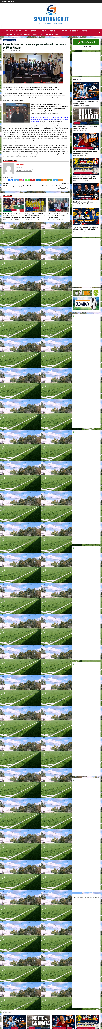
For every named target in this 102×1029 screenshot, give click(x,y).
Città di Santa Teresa (86, 198)
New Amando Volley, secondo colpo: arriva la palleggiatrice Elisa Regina (85, 152)
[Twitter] (16, 180)
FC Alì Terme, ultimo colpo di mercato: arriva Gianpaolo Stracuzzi (85, 102)
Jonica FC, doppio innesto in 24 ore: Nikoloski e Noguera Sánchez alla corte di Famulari (85, 228)
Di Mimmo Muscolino (8, 219)
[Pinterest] (32, 180)
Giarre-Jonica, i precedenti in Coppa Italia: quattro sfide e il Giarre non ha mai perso (84, 178)
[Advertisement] (86, 63)
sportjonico (7, 51)
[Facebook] (10, 180)
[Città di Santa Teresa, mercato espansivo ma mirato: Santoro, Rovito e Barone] (86, 191)
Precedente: (18, 185)
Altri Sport (49, 34)
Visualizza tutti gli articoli (24, 170)
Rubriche (26, 34)
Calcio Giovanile (74, 31)
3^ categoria (63, 31)
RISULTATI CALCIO (86, 47)
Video (41, 34)
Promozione (33, 31)
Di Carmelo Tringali (78, 105)
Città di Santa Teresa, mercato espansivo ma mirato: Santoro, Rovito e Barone (85, 203)
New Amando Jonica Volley (81, 148)
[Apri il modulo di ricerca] (100, 32)
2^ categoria (53, 31)
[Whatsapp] (27, 180)
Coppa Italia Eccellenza (80, 173)
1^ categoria (43, 31)
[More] (60, 180)
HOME (6, 31)
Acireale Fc (77, 122)
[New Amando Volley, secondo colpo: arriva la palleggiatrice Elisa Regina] (86, 141)
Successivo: (55, 186)
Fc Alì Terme (85, 97)
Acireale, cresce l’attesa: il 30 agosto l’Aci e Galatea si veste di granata (85, 127)
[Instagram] (21, 180)
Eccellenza (19, 31)
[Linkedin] (38, 180)
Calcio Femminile (10, 34)
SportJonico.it (51, 19)
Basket (34, 34)
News (26, 31)
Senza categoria (30, 209)
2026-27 (57, 34)
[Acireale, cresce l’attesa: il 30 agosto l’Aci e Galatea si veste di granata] (86, 116)
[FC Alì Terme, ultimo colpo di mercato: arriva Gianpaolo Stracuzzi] (86, 91)
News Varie (12, 40)
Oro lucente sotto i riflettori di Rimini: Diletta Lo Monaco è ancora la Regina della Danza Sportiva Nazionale (13, 215)
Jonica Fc (89, 173)
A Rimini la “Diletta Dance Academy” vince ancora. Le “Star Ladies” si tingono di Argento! (58, 215)
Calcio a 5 (84, 31)
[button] (2, 32)
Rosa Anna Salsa (52, 219)
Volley (19, 34)
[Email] (49, 180)
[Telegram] (55, 180)
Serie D (12, 31)
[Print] (44, 180)
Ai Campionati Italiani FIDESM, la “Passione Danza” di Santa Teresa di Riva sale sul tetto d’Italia (35, 215)
